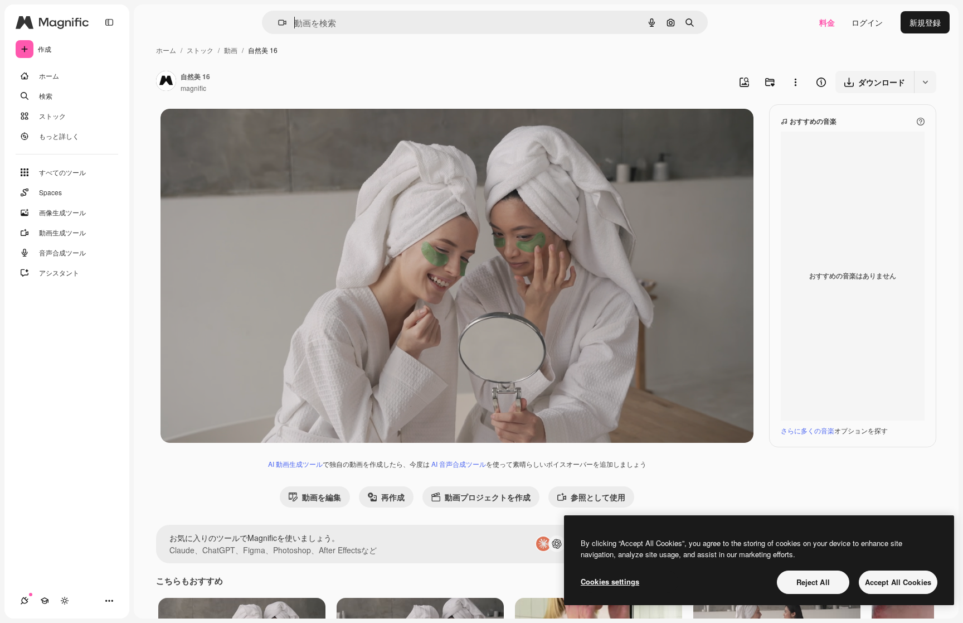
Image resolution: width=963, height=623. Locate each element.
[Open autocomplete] (277, 22)
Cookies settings (610, 581)
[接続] (24, 601)
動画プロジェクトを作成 (488, 497)
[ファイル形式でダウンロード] (925, 82)
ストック (200, 50)
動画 (230, 50)
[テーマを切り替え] (65, 601)
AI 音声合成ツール (458, 464)
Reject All (813, 582)
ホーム (166, 50)
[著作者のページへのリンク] (166, 82)
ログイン (867, 22)
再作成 (393, 497)
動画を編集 (321, 497)
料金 (827, 22)
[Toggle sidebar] (109, 22)
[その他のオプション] (795, 82)
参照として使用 (598, 497)
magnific (193, 88)
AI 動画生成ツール (295, 464)
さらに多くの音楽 (807, 430)
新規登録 (925, 22)
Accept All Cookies (898, 582)
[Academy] (45, 601)
